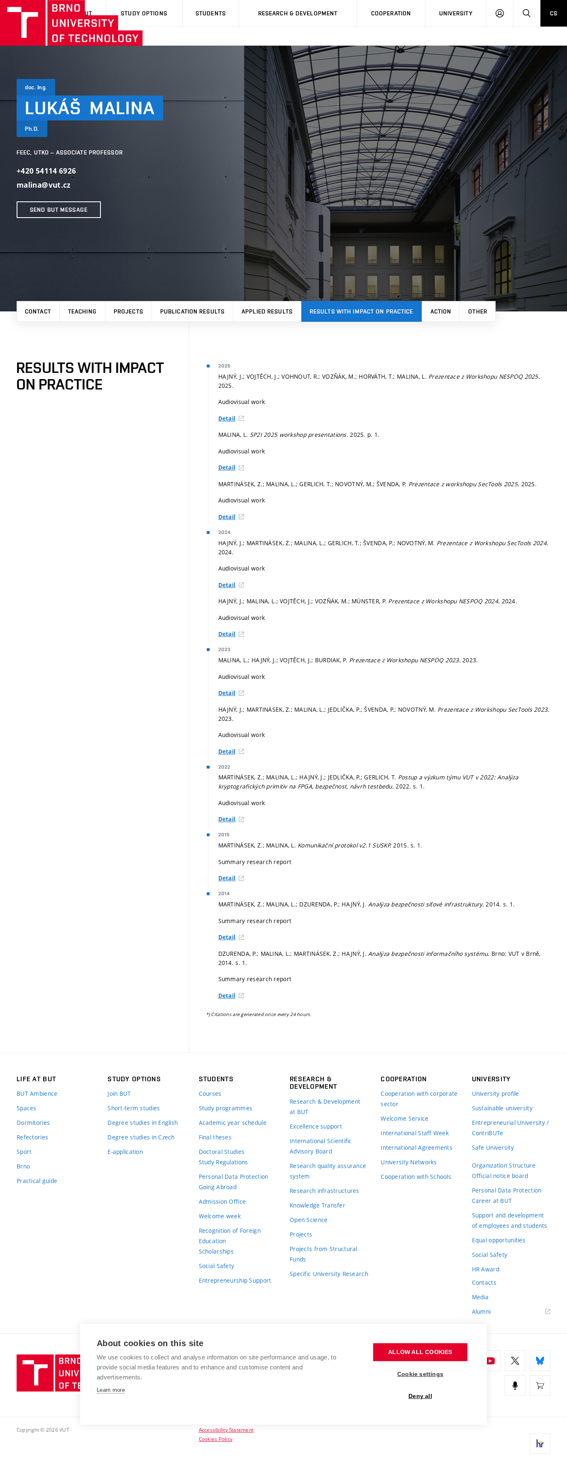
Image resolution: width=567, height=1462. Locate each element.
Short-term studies (134, 1108)
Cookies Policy (215, 1438)
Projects (128, 311)
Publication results (192, 311)
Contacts (484, 1282)
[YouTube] (490, 1360)
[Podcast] (515, 1385)
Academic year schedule (232, 1122)
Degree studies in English (143, 1122)
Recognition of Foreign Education (230, 1236)
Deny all (420, 1396)
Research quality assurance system (328, 1171)
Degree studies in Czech (141, 1137)
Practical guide (37, 1181)
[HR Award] (540, 1443)
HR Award (485, 1269)
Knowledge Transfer (317, 1205)
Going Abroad (218, 1187)
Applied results (267, 311)
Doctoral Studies (221, 1152)
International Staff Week (415, 1133)
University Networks (409, 1162)
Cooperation (391, 13)
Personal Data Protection (234, 1176)
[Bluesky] (540, 1360)
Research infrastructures (324, 1191)
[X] (515, 1360)
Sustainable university (502, 1108)
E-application (125, 1152)
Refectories (32, 1137)
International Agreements (416, 1147)
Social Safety (217, 1266)
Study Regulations (223, 1162)
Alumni (481, 1311)
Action (441, 311)
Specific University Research (329, 1274)
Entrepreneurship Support (235, 1280)
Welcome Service (404, 1118)
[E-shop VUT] (540, 1385)
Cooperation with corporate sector (419, 1099)
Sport (24, 1152)
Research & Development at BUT (325, 1106)
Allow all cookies (420, 1352)
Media (480, 1297)
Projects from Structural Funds (323, 1254)
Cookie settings (420, 1374)
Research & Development (298, 13)
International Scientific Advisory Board (321, 1146)
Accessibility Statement (226, 1429)
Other (477, 311)
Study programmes (225, 1108)
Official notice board (500, 1176)
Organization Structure (503, 1165)
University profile (495, 1093)
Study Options (144, 13)
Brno (23, 1166)
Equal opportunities (498, 1240)
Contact (38, 311)
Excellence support (316, 1126)
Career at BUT (492, 1201)
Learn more (111, 1390)
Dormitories (33, 1122)
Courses (210, 1093)
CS (553, 13)
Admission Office (222, 1201)
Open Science (308, 1220)
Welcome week (220, 1216)
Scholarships (216, 1251)
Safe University (493, 1147)
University (456, 13)
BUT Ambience (37, 1093)
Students (211, 13)
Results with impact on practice (361, 311)
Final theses (215, 1137)
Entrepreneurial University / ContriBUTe (510, 1128)
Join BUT (119, 1093)
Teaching (82, 311)
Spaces (27, 1108)
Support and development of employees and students (509, 1220)
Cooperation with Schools (416, 1176)
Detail (227, 418)
